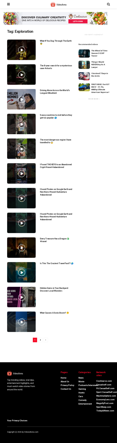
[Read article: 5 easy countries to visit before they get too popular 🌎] (21, 124)
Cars (80, 396)
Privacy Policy (67, 385)
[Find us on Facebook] (7, 435)
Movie (81, 381)
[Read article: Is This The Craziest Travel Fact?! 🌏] (21, 272)
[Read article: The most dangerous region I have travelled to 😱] (21, 148)
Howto (81, 393)
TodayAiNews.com (105, 411)
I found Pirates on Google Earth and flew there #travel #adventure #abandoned (56, 192)
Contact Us (66, 389)
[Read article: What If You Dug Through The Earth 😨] (21, 50)
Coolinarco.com (104, 381)
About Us (65, 381)
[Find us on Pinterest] (19, 435)
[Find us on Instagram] (15, 435)
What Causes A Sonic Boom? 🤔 (54, 313)
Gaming (82, 389)
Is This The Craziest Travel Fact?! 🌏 (56, 263)
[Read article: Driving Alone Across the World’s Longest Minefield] (21, 99)
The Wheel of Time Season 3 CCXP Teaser (99, 53)
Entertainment (85, 404)
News (81, 378)
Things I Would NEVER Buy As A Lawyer (98, 64)
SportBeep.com (103, 407)
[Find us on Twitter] (11, 435)
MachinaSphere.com (106, 396)
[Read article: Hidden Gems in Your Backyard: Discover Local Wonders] (21, 297)
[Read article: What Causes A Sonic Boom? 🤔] (21, 322)
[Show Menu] (8, 4)
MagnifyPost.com (104, 403)
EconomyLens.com (105, 399)
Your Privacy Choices (17, 420)
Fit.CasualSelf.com (105, 388)
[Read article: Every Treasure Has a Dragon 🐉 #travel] (21, 247)
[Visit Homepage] (58, 4)
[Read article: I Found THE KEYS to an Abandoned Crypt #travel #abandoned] (21, 173)
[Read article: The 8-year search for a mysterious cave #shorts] (21, 74)
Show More (93, 99)
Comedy (82, 400)
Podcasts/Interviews (88, 385)
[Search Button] (108, 4)
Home (63, 378)
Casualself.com (103, 385)
